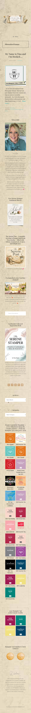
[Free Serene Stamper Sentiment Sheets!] (15, 227)
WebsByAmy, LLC (21, 706)
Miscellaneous (12, 108)
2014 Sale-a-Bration (14, 109)
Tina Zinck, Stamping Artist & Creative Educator (15, 19)
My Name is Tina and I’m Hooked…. (15, 55)
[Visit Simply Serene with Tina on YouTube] (15, 294)
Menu (16, 36)
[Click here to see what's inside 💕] (15, 267)
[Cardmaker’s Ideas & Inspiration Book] (15, 360)
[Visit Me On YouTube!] (15, 137)
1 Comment (19, 60)
